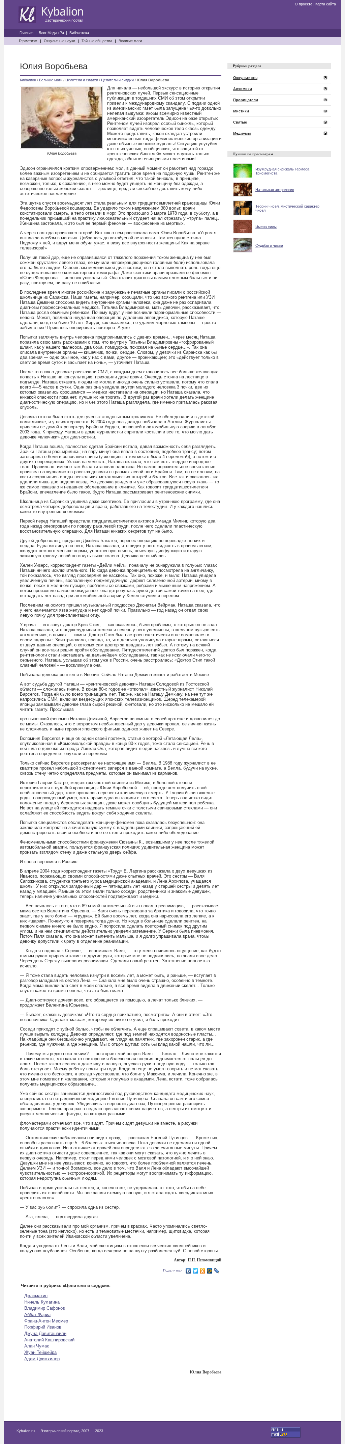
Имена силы (266, 227)
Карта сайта (325, 4)
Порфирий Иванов (42, 1327)
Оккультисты (245, 78)
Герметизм (28, 41)
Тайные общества (97, 41)
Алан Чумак (36, 1345)
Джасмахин (36, 1295)
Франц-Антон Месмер (46, 1320)
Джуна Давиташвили (45, 1333)
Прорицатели (245, 100)
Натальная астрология (274, 190)
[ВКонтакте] (188, 1270)
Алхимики (242, 89)
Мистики (241, 111)
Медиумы (242, 133)
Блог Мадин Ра (51, 33)
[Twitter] (195, 1270)
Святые (240, 122)
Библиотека (79, 33)
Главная (26, 33)
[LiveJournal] (216, 1270)
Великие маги (130, 41)
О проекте (303, 4)
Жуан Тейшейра (40, 1352)
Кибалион (28, 80)
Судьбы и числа (269, 245)
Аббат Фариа (37, 1314)
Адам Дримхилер (42, 1358)
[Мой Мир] (209, 1270)
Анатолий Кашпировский (49, 1339)
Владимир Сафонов (44, 1308)
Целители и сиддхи (81, 80)
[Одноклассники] (202, 1270)
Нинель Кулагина (42, 1302)
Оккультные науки (59, 41)
